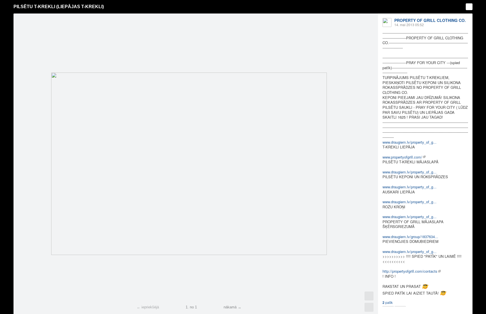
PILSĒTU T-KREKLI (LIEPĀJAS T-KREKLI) (59, 6)
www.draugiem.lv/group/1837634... (410, 236)
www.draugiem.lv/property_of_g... (409, 142)
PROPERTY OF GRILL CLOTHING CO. (430, 20)
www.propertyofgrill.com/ (402, 157)
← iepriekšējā (148, 307)
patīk (387, 302)
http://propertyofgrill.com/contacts (409, 271)
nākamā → (232, 307)
